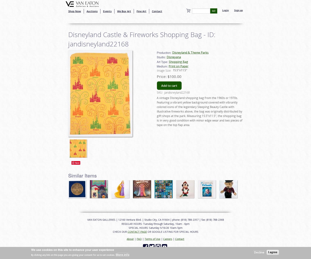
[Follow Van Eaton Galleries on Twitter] (152, 246)
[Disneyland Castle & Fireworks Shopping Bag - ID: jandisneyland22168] (79, 147)
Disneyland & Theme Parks (190, 53)
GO (213, 10)
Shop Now (74, 11)
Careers (167, 239)
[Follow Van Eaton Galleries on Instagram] (159, 246)
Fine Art (141, 11)
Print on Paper (178, 66)
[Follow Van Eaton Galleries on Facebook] (146, 246)
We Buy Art (124, 11)
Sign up (238, 10)
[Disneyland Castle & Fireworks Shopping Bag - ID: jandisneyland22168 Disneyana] (100, 93)
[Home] (82, 4)
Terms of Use (152, 239)
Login (225, 10)
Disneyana (174, 57)
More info (122, 255)
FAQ (139, 239)
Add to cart (169, 86)
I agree (272, 252)
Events (107, 11)
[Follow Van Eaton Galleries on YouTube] (165, 246)
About (130, 239)
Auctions (92, 11)
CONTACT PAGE (137, 231)
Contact (157, 11)
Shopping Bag (178, 62)
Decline (259, 252)
